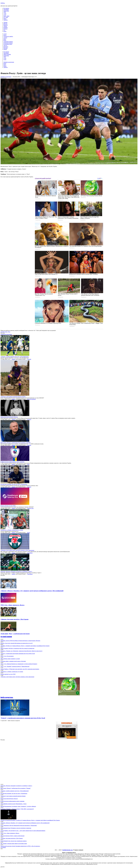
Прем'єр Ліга (30, 508)
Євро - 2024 (6, 16)
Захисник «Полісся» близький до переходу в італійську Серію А (16, 571)
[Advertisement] (11, 762)
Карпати (5, 25)
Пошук (5, 49)
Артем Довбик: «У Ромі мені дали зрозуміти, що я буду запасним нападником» (20, 669)
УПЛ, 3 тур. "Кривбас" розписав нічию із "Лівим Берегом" (15, 666)
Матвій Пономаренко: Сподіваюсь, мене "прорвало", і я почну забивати (18, 806)
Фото (4, 39)
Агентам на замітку (8, 36)
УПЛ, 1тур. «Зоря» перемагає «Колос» (13, 605)
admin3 (13, 359)
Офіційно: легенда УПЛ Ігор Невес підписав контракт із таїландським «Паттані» (20, 640)
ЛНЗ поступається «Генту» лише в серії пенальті (12, 835)
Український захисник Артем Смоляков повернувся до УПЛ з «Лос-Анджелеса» (20, 846)
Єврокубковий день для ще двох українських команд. (14, 841)
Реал (9, 331)
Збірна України (7, 54)
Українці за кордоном (8, 62)
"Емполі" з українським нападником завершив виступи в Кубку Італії (18, 653)
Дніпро (5, 26)
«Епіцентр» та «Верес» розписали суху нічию (12, 530)
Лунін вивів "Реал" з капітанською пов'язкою (15, 633)
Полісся (5, 28)
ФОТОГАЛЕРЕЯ (31, 399)
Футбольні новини (8, 42)
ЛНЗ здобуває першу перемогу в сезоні (10, 658)
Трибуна (5, 20)
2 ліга (4, 14)
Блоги (4, 35)
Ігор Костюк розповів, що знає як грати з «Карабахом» (14, 484)
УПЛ (4, 12)
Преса (4, 18)
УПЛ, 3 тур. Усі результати (7, 656)
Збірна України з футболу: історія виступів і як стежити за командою (17, 648)
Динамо (5, 22)
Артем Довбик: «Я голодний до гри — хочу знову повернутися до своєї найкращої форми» (23, 830)
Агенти (5, 37)
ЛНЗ (28, 464)
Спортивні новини (8, 41)
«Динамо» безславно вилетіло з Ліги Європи (14, 619)
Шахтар (5, 23)
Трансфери (6, 9)
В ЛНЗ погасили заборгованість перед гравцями (12, 461)
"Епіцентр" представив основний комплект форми (13, 396)
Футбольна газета (7, 44)
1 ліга (4, 13)
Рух (4, 30)
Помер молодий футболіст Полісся (9, 417)
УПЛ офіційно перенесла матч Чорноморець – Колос (14, 803)
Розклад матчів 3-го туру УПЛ (8, 505)
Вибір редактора (7, 697)
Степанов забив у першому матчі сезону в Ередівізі (13, 661)
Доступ (5, 45)
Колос (4, 31)
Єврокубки (6, 10)
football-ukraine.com (67, 850)
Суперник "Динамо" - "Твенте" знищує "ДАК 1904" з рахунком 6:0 (17, 809)
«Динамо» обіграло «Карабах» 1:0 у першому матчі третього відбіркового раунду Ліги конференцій (32, 591)
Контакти (5, 46)
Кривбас (5, 27)
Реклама (5, 48)
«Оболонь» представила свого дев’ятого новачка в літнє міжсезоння (17, 550)
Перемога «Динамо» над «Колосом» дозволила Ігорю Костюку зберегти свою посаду (21, 651)
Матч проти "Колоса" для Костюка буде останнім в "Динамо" (16, 442)
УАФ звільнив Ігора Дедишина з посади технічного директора (16, 828)
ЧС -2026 (5, 17)
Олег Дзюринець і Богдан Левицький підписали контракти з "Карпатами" (19, 825)
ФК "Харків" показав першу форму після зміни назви (14, 843)
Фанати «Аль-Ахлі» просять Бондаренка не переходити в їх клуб (16, 643)
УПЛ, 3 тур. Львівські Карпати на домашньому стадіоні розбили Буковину (19, 663)
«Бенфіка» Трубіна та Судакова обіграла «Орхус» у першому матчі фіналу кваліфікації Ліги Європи (25, 645)
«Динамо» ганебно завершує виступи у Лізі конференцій (15, 356)
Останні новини (6, 637)
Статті (5, 33)
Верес (28, 532)
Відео (4, 40)
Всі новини (6, 8)
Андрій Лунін (4, 331)
